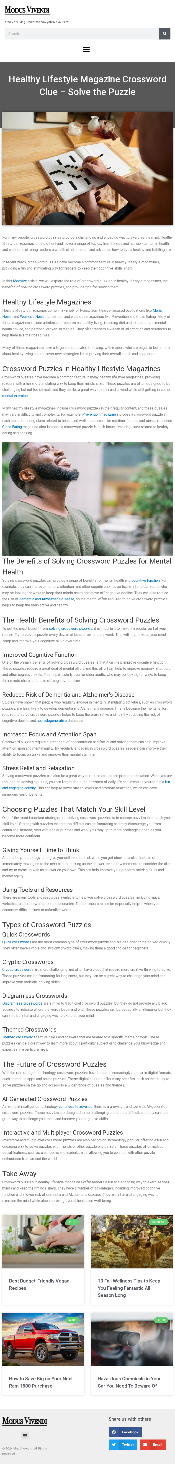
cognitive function (145, 580)
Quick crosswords (16, 942)
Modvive (20, 281)
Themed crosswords (18, 1037)
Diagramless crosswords (22, 1003)
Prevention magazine (99, 414)
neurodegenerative (52, 721)
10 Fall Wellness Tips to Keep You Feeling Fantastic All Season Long (129, 1288)
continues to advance (76, 1106)
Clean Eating (12, 427)
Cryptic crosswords (17, 969)
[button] (86, 49)
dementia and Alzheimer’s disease (46, 599)
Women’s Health (33, 316)
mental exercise (15, 396)
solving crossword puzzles (70, 628)
